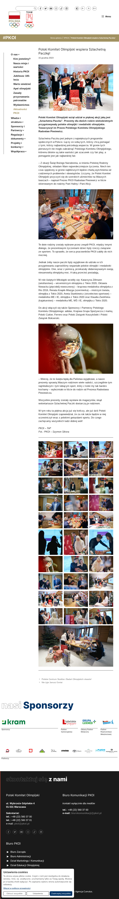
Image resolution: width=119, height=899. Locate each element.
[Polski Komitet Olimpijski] (21, 19)
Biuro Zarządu (18, 852)
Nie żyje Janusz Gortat (52, 682)
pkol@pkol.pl (21, 823)
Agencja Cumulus (83, 891)
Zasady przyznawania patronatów (21, 97)
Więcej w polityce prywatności (16, 888)
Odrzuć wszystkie (14, 893)
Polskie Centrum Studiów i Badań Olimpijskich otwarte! (67, 679)
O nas (14, 54)
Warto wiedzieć (22, 84)
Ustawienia (38, 893)
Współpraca (18, 151)
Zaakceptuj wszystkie (61, 893)
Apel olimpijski (22, 88)
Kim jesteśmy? (21, 59)
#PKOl (9, 37)
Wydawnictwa (21, 105)
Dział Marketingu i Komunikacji (27, 860)
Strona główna (56, 38)
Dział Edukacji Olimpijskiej (24, 865)
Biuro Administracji (20, 856)
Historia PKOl (21, 71)
